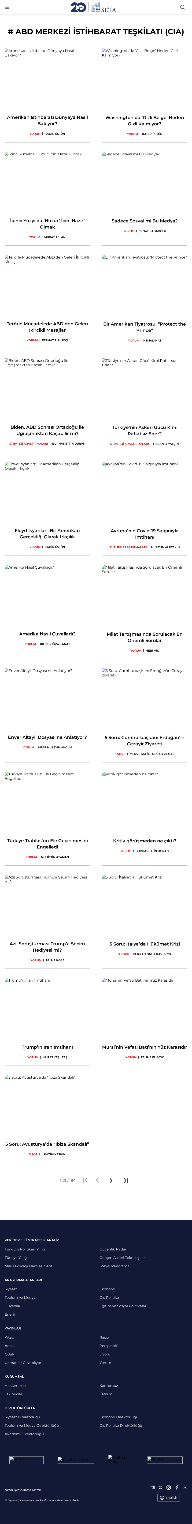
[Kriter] (26, 1460)
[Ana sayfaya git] (93, 7)
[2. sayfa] (111, 1180)
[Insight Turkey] (76, 1460)
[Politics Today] (120, 1460)
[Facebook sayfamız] (176, 1487)
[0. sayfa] (97, 1180)
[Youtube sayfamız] (185, 1487)
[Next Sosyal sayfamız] (152, 1487)
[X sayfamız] (160, 1487)
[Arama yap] (183, 7)
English (171, 1497)
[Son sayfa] (126, 1180)
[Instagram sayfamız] (168, 1487)
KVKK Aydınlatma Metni (23, 1490)
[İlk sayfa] (85, 1180)
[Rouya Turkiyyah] (165, 1460)
